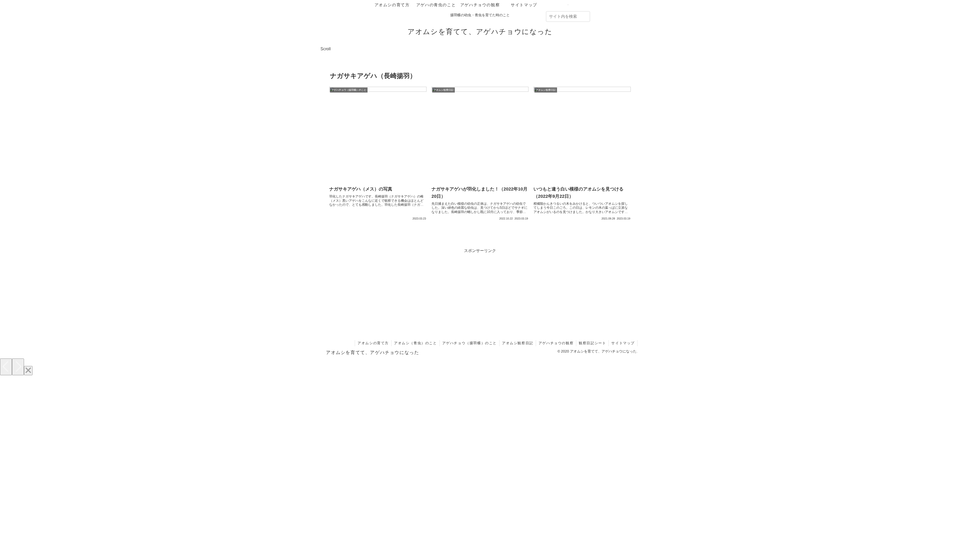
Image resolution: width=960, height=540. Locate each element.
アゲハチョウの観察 (556, 343)
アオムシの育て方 (373, 343)
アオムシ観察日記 (517, 343)
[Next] (18, 366)
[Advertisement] (480, 289)
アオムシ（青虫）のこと (415, 343)
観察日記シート (592, 343)
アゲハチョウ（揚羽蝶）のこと (469, 343)
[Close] (28, 370)
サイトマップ (623, 343)
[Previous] (6, 366)
